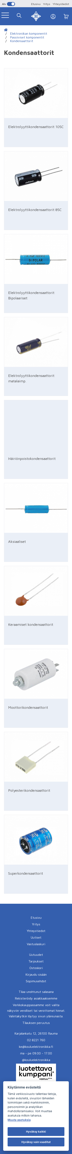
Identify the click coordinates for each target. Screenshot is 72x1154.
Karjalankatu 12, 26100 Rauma (36, 1033)
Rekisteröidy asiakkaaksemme (36, 998)
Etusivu (36, 4)
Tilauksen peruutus (36, 1023)
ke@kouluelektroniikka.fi (36, 1046)
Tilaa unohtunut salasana (36, 991)
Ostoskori (36, 968)
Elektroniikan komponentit (28, 33)
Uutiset (36, 937)
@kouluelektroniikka (36, 1060)
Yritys (46, 4)
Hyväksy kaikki (36, 1131)
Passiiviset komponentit (27, 37)
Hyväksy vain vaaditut (36, 1142)
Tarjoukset (36, 961)
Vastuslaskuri (36, 944)
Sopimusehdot (36, 981)
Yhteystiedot (61, 4)
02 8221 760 (36, 1040)
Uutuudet (36, 954)
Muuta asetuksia (19, 1120)
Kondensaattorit (21, 41)
